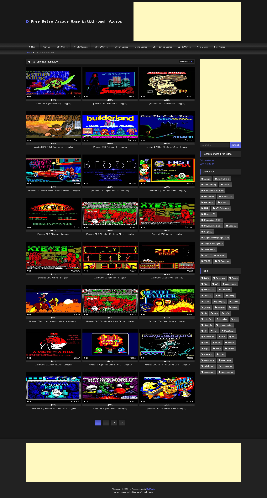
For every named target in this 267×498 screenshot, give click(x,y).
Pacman (46, 47)
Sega (206, 348)
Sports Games (184, 47)
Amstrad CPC (223, 179)
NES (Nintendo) (222, 208)
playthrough (209, 337)
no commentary (226, 325)
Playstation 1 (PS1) (212, 220)
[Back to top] (258, 489)
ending (231, 295)
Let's (227, 313)
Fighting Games (101, 47)
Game (206, 301)
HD (205, 313)
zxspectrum (209, 372)
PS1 (223, 337)
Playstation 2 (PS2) (212, 226)
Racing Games (140, 47)
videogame (226, 360)
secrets (231, 343)
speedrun (208, 354)
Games (235, 301)
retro (206, 343)
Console (207, 295)
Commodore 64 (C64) (214, 190)
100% (206, 278)
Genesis (221, 307)
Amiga (207, 179)
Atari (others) (210, 185)
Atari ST (227, 185)
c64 (216, 284)
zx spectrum (227, 366)
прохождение (227, 372)
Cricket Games (207, 160)
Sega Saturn (209, 249)
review (218, 343)
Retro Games (62, 47)
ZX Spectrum (223, 261)
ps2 (233, 337)
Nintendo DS (209, 214)
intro (216, 313)
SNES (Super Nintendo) (214, 255)
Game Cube (227, 196)
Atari (206, 284)
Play (215, 331)
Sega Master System (213, 243)
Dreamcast (209, 196)
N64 (206, 208)
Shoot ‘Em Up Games (162, 47)
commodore (209, 290)
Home (34, 47)
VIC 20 (207, 261)
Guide (234, 307)
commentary (230, 284)
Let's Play (208, 319)
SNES (218, 348)
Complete (226, 290)
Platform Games (121, 47)
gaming (207, 307)
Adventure (220, 278)
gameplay (220, 301)
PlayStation (229, 331)
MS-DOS (224, 202)
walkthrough (209, 366)
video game (209, 360)
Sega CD (208, 232)
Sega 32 (232, 226)
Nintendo (208, 325)
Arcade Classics (81, 47)
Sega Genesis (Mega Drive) (216, 237)
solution (231, 348)
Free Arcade (219, 47)
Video (221, 354)
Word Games (202, 47)
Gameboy (208, 202)
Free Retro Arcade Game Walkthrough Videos (75, 22)
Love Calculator (207, 164)
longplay (223, 319)
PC (205, 331)
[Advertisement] (187, 21)
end (220, 295)
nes (235, 319)
